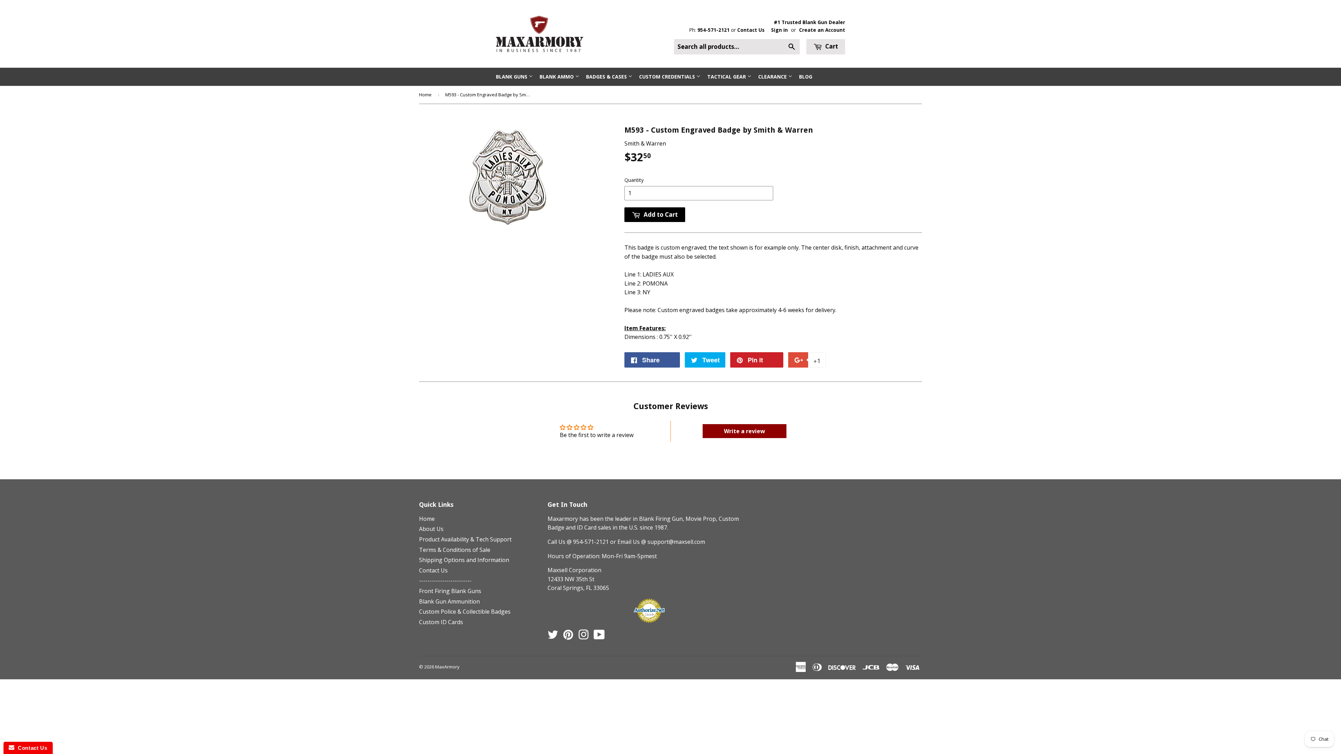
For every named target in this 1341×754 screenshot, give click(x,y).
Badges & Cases (607, 76)
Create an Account (822, 30)
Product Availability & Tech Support (465, 539)
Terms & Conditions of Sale (454, 550)
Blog (805, 76)
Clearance (773, 76)
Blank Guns (512, 76)
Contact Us (750, 30)
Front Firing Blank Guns (450, 591)
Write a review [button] (744, 431)
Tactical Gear (727, 76)
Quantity (634, 180)
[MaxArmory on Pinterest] (568, 637)
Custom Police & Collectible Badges (465, 611)
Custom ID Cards (441, 622)
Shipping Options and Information (464, 560)
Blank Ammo (557, 76)
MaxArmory (447, 667)
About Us (431, 529)
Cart (831, 46)
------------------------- (445, 580)
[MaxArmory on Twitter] (553, 637)
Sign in (779, 30)
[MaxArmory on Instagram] (583, 637)
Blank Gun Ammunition (449, 601)
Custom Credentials (667, 76)
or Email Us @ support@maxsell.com (657, 542)
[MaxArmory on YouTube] (599, 637)
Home (425, 94)
